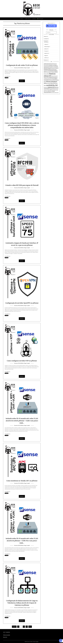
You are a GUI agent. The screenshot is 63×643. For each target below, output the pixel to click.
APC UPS (45, 42)
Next (30, 626)
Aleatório (45, 36)
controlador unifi (51, 67)
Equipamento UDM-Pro (48, 69)
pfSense (45, 48)
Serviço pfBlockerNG (49, 91)
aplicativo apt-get (54, 63)
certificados (51, 65)
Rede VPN (53, 83)
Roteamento (46, 87)
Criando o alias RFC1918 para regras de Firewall (21, 185)
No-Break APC (51, 70)
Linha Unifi (54, 69)
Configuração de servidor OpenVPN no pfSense (21, 303)
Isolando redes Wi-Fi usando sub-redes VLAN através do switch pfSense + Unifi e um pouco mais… (22, 421)
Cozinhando (46, 38)
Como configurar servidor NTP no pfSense (22, 361)
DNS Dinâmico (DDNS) (47, 68)
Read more (22, 80)
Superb (37, 641)
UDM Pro (45, 57)
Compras (45, 44)
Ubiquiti (45, 55)
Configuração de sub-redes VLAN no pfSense (22, 65)
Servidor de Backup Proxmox (54, 88)
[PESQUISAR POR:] (51, 32)
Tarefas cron (56, 92)
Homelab (45, 40)
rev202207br (52, 85)
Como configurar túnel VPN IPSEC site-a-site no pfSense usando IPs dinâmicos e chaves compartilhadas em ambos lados (22, 125)
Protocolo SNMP (54, 78)
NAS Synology (46, 46)
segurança (51, 87)
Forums (21, 18)
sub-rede (52, 92)
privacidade (45, 78)
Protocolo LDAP (50, 78)
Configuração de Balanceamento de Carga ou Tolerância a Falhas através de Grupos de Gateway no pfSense (22, 603)
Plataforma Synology (53, 77)
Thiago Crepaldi (27, 67)
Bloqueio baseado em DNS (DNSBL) (48, 64)
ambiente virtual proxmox (48, 63)
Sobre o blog (27, 18)
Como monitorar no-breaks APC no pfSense (21, 481)
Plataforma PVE (46, 77)
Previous (14, 626)
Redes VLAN (48, 83)
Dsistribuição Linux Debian (54, 68)
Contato (34, 18)
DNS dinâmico (56, 67)
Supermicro (46, 53)
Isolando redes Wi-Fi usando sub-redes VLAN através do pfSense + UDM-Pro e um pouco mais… (22, 541)
